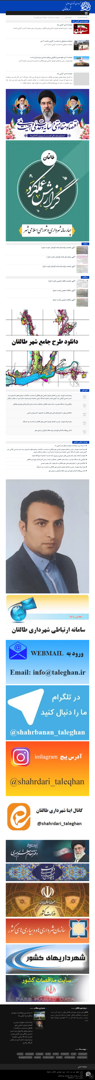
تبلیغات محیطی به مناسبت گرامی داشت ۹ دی (56, 41)
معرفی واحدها (70, 1057)
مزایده (20, 1054)
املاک (56, 1054)
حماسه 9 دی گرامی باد (64, 24)
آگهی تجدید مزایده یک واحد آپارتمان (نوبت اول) (59, 266)
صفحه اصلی (68, 17)
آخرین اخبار (83, 1054)
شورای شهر (30, 1054)
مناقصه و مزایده (49, 1057)
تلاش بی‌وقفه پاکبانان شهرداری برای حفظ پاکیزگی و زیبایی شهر (53, 430)
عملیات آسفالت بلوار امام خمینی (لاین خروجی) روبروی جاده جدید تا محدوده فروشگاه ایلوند (58, 455)
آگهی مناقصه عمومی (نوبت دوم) (64, 290)
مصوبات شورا (82, 1057)
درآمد (48, 1054)
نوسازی (38, 1057)
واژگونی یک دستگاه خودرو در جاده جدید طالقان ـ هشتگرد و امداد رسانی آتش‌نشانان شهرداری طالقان (42, 404)
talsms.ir (71, 1078)
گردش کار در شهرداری (26, 1057)
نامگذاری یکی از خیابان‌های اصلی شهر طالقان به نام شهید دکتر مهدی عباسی (49, 413)
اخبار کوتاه (65, 1054)
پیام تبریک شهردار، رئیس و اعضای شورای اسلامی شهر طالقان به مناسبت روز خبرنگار (47, 421)
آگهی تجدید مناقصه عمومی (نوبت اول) (61, 281)
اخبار (74, 1054)
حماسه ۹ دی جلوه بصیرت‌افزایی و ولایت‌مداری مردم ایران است (51, 57)
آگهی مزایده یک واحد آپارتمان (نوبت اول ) (61, 256)
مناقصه (60, 1057)
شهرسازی (40, 1054)
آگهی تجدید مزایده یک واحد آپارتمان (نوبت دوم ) (58, 247)
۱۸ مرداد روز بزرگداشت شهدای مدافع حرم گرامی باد (70, 445)
